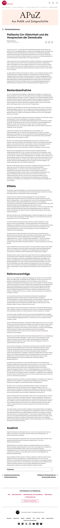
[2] (34, 64)
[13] (36, 330)
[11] (36, 206)
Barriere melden (49, 518)
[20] (45, 412)
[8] (34, 162)
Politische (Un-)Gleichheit (54, 7)
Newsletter (28, 518)
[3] (21, 66)
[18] (44, 392)
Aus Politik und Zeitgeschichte (18, 7)
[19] (15, 399)
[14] (43, 336)
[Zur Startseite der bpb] (7, 4)
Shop (3, 7)
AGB (9, 494)
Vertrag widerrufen (30, 501)
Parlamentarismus (44, 7)
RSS (34, 518)
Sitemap (22, 518)
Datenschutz (16, 518)
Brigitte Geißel (11, 41)
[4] (15, 69)
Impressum (9, 518)
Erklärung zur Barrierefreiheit (30, 520)
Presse (43, 518)
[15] (45, 337)
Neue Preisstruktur (16, 494)
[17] (46, 346)
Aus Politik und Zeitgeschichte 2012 (32, 7)
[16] (24, 342)
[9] (37, 173)
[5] (43, 107)
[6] (22, 127)
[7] (44, 155)
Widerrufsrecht (48, 494)
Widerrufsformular (30, 497)
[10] (16, 205)
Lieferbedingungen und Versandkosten (33, 494)
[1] (39, 57)
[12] (20, 226)
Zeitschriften (8, 7)
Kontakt (38, 518)
